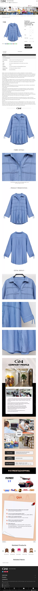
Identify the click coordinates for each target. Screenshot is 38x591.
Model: (4, 51)
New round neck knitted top (25, 554)
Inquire (28, 45)
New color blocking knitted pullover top (31, 554)
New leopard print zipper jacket (12, 554)
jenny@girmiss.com (6, 585)
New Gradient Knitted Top (19, 554)
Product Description (6, 54)
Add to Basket (28, 47)
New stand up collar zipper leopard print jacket (6, 554)
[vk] (7, 571)
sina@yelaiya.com (6, 586)
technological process (6, 57)
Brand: (19, 51)
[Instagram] (5, 571)
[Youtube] (4, 571)
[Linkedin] (2, 571)
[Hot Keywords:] (37, 4)
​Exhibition (4, 56)
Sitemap (26, 590)
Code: (4, 52)
